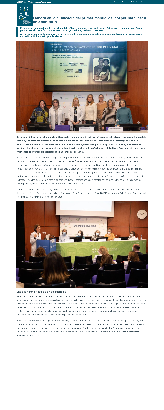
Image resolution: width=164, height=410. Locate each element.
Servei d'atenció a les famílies (64, 391)
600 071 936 (24, 368)
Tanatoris (59, 371)
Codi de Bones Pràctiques (61, 358)
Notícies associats (98, 364)
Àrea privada (140, 2)
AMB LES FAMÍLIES (61, 385)
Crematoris (60, 374)
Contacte (117, 2)
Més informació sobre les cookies (132, 401)
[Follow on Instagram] (34, 378)
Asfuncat (57, 349)
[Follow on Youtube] (19, 378)
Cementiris (59, 378)
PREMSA (92, 349)
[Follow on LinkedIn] (27, 378)
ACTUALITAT (93, 360)
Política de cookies (129, 397)
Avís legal (126, 390)
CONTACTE (93, 371)
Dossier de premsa (98, 352)
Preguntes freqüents (64, 396)
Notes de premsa (97, 356)
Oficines (58, 382)
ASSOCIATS (58, 363)
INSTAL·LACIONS (60, 367)
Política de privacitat (130, 393)
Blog (92, 367)
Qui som (58, 352)
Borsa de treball (128, 2)
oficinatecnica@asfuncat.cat (32, 373)
